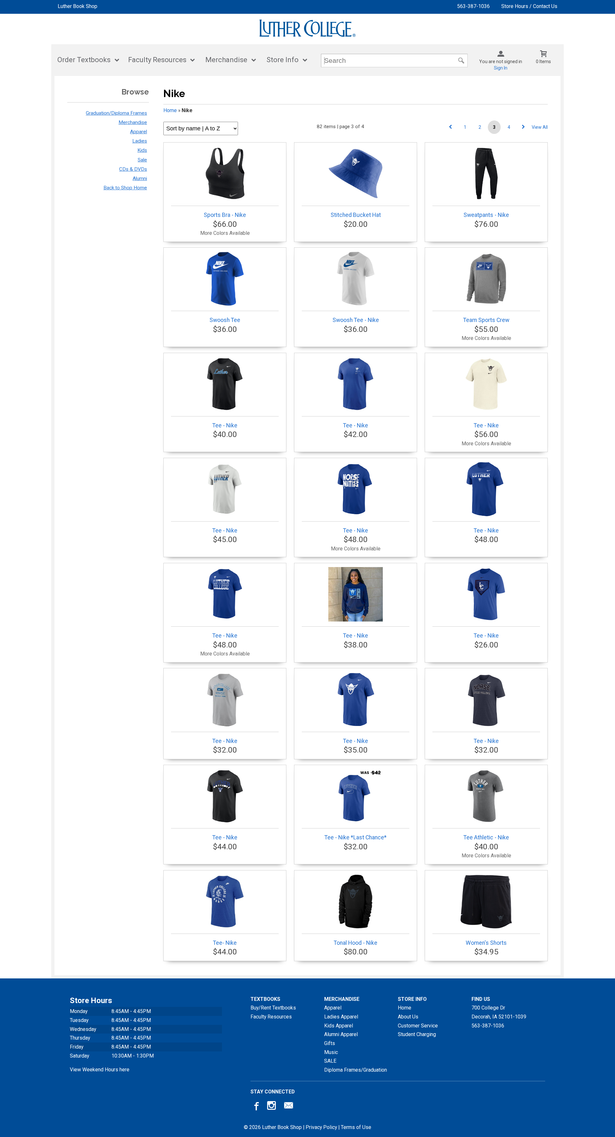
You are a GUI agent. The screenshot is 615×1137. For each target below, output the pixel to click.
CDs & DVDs (133, 169)
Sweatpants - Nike (486, 215)
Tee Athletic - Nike (486, 837)
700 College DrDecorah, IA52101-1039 (499, 1012)
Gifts (329, 1043)
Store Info (282, 60)
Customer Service (418, 1026)
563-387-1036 (473, 6)
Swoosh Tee (224, 320)
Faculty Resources (157, 60)
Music (331, 1052)
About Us (408, 1017)
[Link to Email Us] (288, 1107)
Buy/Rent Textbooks (273, 1008)
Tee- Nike (225, 943)
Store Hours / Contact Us (529, 6)
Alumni (140, 178)
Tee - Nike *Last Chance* (355, 837)
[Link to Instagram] (272, 1107)
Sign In (500, 67)
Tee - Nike (224, 425)
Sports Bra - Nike (225, 215)
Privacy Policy (321, 1127)
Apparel (138, 132)
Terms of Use (356, 1127)
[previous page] (450, 127)
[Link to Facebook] (255, 1107)
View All (540, 127)
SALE (330, 1061)
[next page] (523, 127)
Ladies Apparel (341, 1017)
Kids (142, 150)
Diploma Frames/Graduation (355, 1070)
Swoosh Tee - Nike (355, 320)
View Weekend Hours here (99, 1070)
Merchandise (226, 60)
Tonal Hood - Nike (355, 943)
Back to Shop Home (125, 188)
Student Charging (417, 1034)
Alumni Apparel (341, 1034)
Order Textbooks (84, 60)
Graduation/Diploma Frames (116, 113)
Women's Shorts (486, 943)
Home (170, 110)
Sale (142, 160)
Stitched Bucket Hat (356, 215)
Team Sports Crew (486, 320)
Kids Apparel (338, 1026)
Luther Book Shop (77, 6)
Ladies (139, 141)
